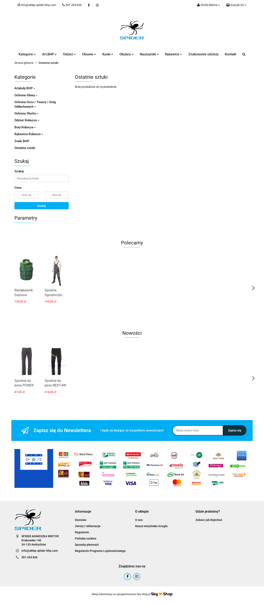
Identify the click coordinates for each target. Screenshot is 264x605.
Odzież (68, 54)
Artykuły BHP (24, 88)
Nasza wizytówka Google (151, 526)
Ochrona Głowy (25, 95)
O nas (139, 520)
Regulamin (82, 532)
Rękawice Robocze (27, 134)
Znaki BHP (21, 141)
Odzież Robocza (26, 120)
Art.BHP (48, 54)
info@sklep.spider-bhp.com (39, 550)
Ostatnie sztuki (24, 148)
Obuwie (88, 54)
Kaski (106, 54)
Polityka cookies (85, 538)
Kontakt (230, 54)
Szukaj (41, 205)
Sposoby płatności (87, 544)
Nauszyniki (148, 54)
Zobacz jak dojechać (209, 520)
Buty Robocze (24, 127)
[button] (236, 5)
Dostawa (80, 520)
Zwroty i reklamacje (87, 526)
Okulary (125, 54)
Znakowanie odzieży (203, 54)
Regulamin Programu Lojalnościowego (100, 551)
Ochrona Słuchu (25, 113)
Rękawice (172, 54)
